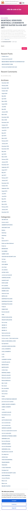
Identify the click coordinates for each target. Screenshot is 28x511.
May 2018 (4, 151)
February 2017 (5, 177)
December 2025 (5, 82)
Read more (7, 39)
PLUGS (3, 396)
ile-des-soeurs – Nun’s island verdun (10, 338)
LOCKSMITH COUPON (6, 359)
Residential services (6, 414)
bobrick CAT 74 (5, 240)
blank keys (4, 232)
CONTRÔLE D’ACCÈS (6, 277)
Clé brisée (4, 261)
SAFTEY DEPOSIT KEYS (7, 420)
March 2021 (4, 114)
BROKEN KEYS (5, 248)
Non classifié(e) (4, 18)
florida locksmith (5, 312)
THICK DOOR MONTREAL (7, 459)
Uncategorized (5, 470)
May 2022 (4, 109)
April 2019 (4, 135)
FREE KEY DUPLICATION (7, 317)
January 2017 (5, 180)
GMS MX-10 (4, 325)
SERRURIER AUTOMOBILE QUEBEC (9, 435)
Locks (3, 354)
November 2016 (5, 183)
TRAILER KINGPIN (5, 462)
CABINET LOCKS (5, 253)
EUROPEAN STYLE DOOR (7, 298)
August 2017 (4, 170)
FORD (3, 314)
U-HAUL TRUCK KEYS (6, 467)
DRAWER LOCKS (5, 290)
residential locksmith (6, 412)
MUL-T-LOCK (4, 383)
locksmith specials (6, 362)
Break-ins (4, 246)
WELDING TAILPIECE (6, 486)
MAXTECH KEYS (5, 364)
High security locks (6, 333)
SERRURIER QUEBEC (6, 443)
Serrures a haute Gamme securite (9, 430)
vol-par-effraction (6, 478)
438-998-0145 (5, 219)
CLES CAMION (5, 264)
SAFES (3, 417)
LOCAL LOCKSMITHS (6, 348)
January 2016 (5, 209)
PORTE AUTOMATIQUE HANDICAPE (9, 399)
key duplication (5, 343)
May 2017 (4, 172)
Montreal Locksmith (6, 375)
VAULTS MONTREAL (6, 475)
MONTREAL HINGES (6, 372)
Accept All (14, 500)
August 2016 (4, 191)
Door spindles (5, 285)
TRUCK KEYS (4, 464)
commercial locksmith (7, 275)
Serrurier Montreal (6, 441)
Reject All (14, 508)
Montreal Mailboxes (6, 380)
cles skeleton (5, 269)
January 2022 (5, 112)
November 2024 (5, 88)
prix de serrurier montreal (7, 401)
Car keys (4, 259)
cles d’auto (4, 267)
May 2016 (4, 199)
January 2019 (5, 143)
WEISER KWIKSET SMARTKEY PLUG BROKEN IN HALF (13, 61)
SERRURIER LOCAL (6, 438)
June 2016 (4, 196)
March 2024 (4, 101)
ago (14, 41)
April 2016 (4, 201)
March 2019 (4, 138)
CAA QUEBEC (4, 251)
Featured (4, 306)
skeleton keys (5, 457)
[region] (14, 500)
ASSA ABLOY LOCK (6, 227)
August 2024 (4, 93)
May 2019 (4, 133)
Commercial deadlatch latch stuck (9, 67)
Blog (3, 238)
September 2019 (5, 127)
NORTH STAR (4, 391)
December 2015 (5, 212)
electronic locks (5, 293)
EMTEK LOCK (4, 296)
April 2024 (4, 98)
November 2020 (5, 117)
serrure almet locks (6, 422)
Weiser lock (4, 480)
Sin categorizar (5, 454)
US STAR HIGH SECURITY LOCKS (9, 472)
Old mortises (5, 393)
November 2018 (5, 148)
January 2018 (5, 162)
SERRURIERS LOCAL (6, 449)
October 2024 (5, 90)
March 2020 (4, 119)
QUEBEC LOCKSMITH (6, 406)
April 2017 (4, 175)
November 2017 (5, 164)
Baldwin (3, 230)
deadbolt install (5, 280)
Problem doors (5, 56)
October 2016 (5, 185)
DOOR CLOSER (5, 282)
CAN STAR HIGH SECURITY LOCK (9, 256)
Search (2, 46)
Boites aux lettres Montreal (8, 243)
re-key (3, 409)
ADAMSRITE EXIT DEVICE (7, 224)
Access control (5, 222)
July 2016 (4, 193)
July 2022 (4, 106)
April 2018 (4, 154)
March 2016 (4, 204)
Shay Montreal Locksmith (7, 451)
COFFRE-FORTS (5, 272)
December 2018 (5, 146)
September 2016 (5, 188)
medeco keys (5, 370)
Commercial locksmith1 (7, 59)
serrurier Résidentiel (6, 446)
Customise (14, 504)
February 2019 (5, 140)
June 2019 (4, 130)
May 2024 (4, 96)
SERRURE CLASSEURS (6, 428)
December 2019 (5, 122)
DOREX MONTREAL (6, 288)
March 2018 (4, 156)
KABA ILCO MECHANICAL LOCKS (9, 341)
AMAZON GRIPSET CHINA (7, 64)
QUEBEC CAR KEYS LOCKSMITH (8, 404)
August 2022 (4, 104)
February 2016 (5, 206)
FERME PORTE (5, 309)
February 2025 (5, 85)
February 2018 (5, 159)
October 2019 (5, 125)
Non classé (4, 385)
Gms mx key (4, 322)
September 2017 (5, 167)
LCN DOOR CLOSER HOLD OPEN (8, 346)
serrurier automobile (6, 433)
